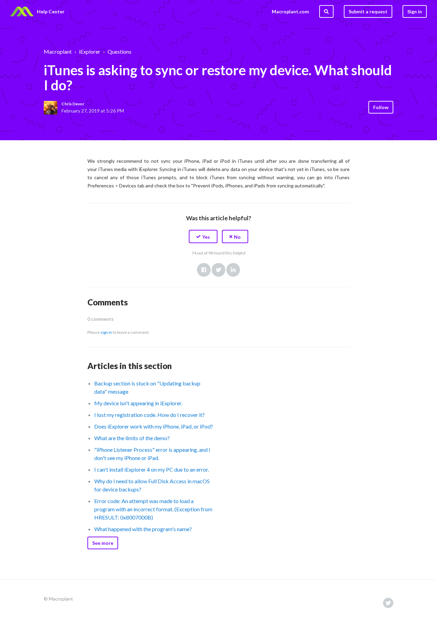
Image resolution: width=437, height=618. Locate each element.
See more (102, 543)
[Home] (21, 11)
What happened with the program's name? (143, 529)
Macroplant (58, 51)
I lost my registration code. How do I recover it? (149, 414)
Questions (119, 51)
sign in (106, 332)
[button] (203, 236)
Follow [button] (381, 107)
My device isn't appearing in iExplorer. (138, 403)
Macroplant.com (290, 11)
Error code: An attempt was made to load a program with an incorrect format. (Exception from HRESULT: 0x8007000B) (153, 509)
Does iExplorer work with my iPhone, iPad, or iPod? (153, 426)
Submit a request (368, 11)
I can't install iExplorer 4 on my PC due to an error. (151, 469)
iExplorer (89, 51)
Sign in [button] (414, 11)
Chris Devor (72, 103)
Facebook (204, 270)
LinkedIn (233, 270)
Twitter (218, 270)
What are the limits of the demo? (132, 438)
